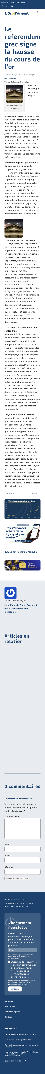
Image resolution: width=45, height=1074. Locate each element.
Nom (7, 844)
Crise (35, 75)
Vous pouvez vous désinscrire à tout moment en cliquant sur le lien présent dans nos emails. (21, 982)
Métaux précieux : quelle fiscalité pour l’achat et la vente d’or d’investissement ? (21, 1054)
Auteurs (4, 3)
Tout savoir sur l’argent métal (17, 1040)
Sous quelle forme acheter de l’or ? (20, 1035)
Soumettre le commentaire (17, 878)
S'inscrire (14, 989)
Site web (8, 867)
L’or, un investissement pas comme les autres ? (21, 1046)
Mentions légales (12, 1012)
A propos (8, 1001)
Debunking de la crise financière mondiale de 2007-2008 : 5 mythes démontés (22, 720)
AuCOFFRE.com (18, 3)
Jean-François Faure (15, 75)
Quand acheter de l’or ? (15, 1061)
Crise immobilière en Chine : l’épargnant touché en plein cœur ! (22, 678)
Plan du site (9, 1007)
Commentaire (12, 816)
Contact (8, 1017)
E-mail (7, 855)
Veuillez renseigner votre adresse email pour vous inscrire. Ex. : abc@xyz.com (20, 956)
